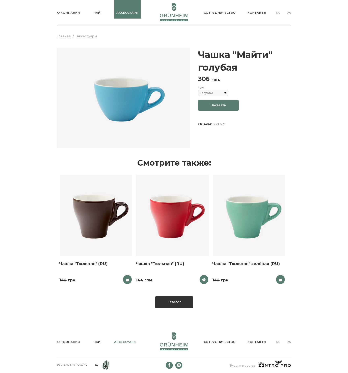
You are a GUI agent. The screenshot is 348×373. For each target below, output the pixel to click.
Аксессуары (87, 36)
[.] (127, 279)
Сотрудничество (220, 13)
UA (289, 13)
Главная (64, 36)
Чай (97, 13)
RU (278, 13)
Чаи (97, 342)
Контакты (257, 13)
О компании (68, 13)
